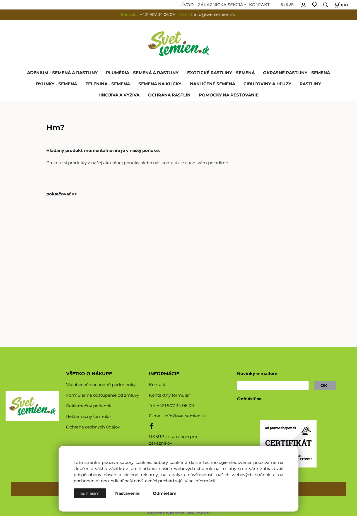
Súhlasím (90, 493)
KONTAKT (259, 4)
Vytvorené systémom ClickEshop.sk (178, 513)
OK (324, 385)
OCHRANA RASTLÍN (169, 95)
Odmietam (165, 493)
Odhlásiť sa (249, 398)
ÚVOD (187, 4)
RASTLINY (310, 83)
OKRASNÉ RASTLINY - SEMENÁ (296, 72)
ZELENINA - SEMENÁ (107, 83)
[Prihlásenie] (303, 4)
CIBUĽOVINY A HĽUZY (267, 83)
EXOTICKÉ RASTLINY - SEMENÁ (221, 72)
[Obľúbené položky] (314, 4)
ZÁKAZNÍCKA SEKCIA (220, 4)
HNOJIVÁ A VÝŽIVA (118, 95)
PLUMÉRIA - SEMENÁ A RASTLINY (142, 72)
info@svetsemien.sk (185, 415)
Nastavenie (127, 493)
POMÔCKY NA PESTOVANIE (229, 95)
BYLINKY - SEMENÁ (56, 83)
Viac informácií (200, 480)
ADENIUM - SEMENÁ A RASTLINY (62, 72)
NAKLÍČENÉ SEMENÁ (212, 83)
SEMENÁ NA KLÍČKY (159, 83)
